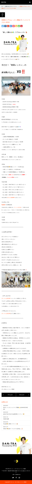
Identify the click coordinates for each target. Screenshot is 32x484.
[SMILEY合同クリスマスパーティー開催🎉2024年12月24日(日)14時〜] (23, 395)
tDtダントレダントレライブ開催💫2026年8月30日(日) (15, 408)
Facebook (16, 477)
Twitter (13, 477)
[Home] (2, 6)
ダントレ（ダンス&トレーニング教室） (19, 482)
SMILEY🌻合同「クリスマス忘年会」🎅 (13, 428)
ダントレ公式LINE (17, 207)
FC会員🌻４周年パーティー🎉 (10, 424)
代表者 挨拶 (6, 419)
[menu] (29, 2)
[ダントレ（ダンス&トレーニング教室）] (16, 465)
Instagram (19, 477)
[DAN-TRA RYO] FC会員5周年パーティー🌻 (13, 414)
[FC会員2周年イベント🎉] (9, 395)
